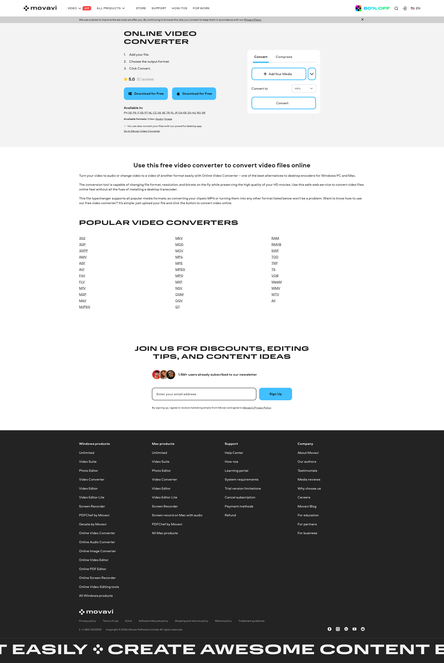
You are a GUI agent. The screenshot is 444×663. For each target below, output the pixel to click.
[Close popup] (362, 20)
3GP (82, 244)
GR (203, 112)
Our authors (307, 461)
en (418, 8)
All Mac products (165, 533)
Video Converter (91, 479)
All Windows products (96, 595)
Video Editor (88, 488)
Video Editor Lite (91, 497)
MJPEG (84, 307)
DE (130, 112)
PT (146, 112)
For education (308, 515)
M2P (82, 294)
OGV (179, 300)
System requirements (241, 479)
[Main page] (40, 8)
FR (134, 112)
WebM (276, 282)
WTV (275, 294)
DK (159, 112)
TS (273, 269)
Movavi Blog (307, 506)
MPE (179, 263)
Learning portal (236, 470)
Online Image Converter (97, 551)
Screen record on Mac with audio (177, 515)
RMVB (276, 244)
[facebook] (329, 629)
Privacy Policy (252, 20)
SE (163, 112)
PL (172, 112)
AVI (81, 269)
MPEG (180, 269)
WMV (275, 288)
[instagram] (338, 629)
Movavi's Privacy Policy (257, 407)
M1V (82, 288)
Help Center (234, 452)
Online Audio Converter (97, 542)
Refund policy (223, 621)
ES (141, 112)
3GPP (83, 250)
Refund (230, 515)
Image (168, 119)
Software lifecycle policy (153, 621)
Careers (304, 497)
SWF (275, 250)
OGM (179, 294)
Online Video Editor (94, 560)
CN (180, 112)
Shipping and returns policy (191, 621)
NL (150, 112)
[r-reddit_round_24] (363, 629)
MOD (179, 244)
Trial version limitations (243, 488)
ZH (189, 112)
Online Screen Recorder (97, 578)
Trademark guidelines (251, 621)
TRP (274, 263)
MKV (179, 238)
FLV (82, 282)
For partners (307, 524)
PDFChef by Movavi (94, 515)
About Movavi (308, 452)
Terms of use (110, 621)
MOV (179, 250)
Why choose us (309, 488)
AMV (83, 257)
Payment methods (239, 506)
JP (176, 112)
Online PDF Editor (92, 569)
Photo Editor (88, 470)
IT (138, 112)
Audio (159, 119)
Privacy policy (87, 621)
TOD (274, 257)
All (273, 300)
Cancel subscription (240, 497)
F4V (82, 275)
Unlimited (86, 452)
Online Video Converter (97, 533)
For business (307, 533)
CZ (155, 112)
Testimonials (307, 470)
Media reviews (309, 479)
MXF (178, 282)
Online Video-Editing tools (99, 586)
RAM (275, 238)
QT (177, 307)
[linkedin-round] (346, 629)
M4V (82, 300)
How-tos (231, 461)
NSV (178, 288)
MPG (179, 275)
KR (184, 112)
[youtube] (354, 629)
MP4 (298, 88)
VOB (274, 275)
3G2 (82, 238)
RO (199, 112)
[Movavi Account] (405, 8)
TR (168, 112)
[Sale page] (372, 8)
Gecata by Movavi (92, 524)
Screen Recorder (92, 506)
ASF (82, 263)
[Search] (396, 8)
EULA (128, 621)
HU (194, 112)
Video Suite (88, 461)
